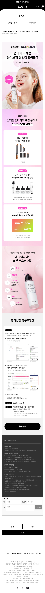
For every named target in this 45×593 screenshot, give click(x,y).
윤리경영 (38, 572)
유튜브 (27, 587)
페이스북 (17, 587)
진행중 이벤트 (12, 23)
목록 (22, 533)
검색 (37, 7)
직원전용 (38, 553)
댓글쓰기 (38, 507)
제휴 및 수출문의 (29, 553)
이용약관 (6, 553)
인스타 (22, 587)
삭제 (32, 527)
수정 (12, 527)
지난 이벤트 (33, 23)
